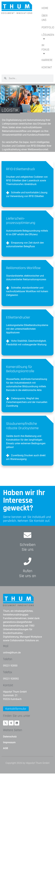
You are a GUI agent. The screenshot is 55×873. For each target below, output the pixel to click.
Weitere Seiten (12, 730)
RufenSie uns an (27, 573)
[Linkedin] (16, 723)
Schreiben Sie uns (27, 547)
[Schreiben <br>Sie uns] (27, 535)
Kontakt (8, 685)
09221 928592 (11, 678)
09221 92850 (10, 665)
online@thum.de (12, 652)
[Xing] (11, 723)
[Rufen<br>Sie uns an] (27, 561)
